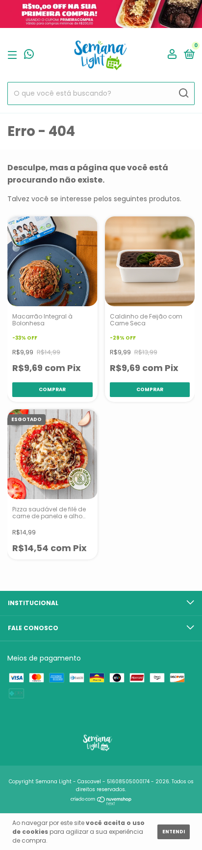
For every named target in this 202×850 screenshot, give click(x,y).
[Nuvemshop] (101, 803)
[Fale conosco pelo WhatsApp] (29, 56)
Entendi (173, 831)
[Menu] (14, 55)
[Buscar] (183, 93)
